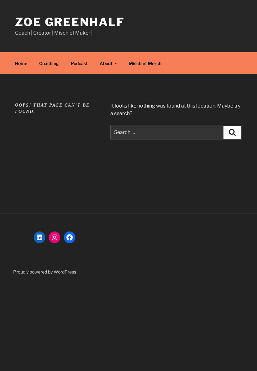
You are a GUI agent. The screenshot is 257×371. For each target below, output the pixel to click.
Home (21, 63)
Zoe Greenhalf (69, 22)
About (106, 63)
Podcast (79, 63)
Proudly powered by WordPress (44, 271)
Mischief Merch (145, 63)
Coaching (49, 63)
